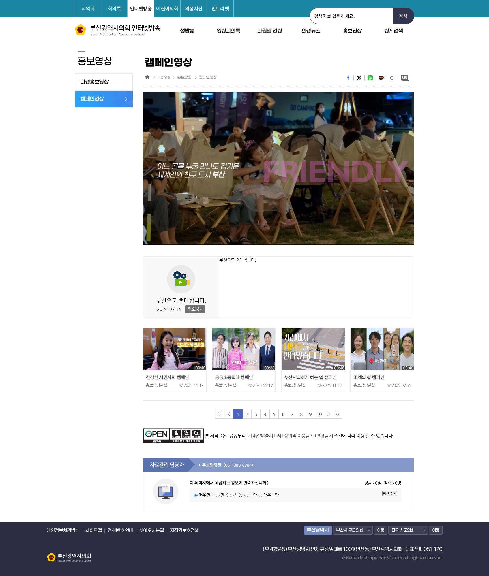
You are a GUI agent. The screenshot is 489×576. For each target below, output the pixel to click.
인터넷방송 (141, 8)
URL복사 (405, 78)
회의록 (114, 8)
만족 (224, 494)
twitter (359, 78)
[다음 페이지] (328, 414)
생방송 (187, 31)
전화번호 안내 (120, 531)
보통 (239, 494)
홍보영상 (352, 31)
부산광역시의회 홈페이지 (68, 554)
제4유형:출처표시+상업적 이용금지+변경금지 (290, 435)
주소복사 (195, 309)
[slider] (267, 240)
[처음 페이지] (219, 414)
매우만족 (206, 494)
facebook (348, 78)
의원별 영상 (269, 31)
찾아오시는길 (151, 531)
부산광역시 (318, 530)
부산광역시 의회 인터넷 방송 (117, 30)
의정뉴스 (311, 31)
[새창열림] (173, 430)
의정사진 (194, 8)
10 (319, 414)
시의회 (88, 8)
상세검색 (393, 31)
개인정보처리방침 (62, 531)
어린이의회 (167, 8)
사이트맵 (93, 531)
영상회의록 (228, 31)
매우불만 (271, 494)
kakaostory (381, 78)
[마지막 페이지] (337, 414)
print (392, 78)
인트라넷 (220, 8)
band (370, 78)
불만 (253, 494)
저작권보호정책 (184, 531)
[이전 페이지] (228, 414)
